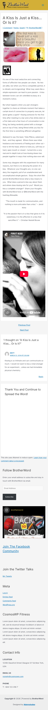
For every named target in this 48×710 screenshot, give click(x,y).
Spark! (22, 28)
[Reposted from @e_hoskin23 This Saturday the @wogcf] (24, 536)
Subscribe (9, 497)
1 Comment (7, 28)
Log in (5, 593)
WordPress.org (9, 605)
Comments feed (9, 601)
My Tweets (7, 576)
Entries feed (8, 597)
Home (16, 28)
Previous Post (24, 325)
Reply (41, 377)
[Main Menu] (43, 5)
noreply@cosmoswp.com (13, 676)
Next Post (24, 330)
